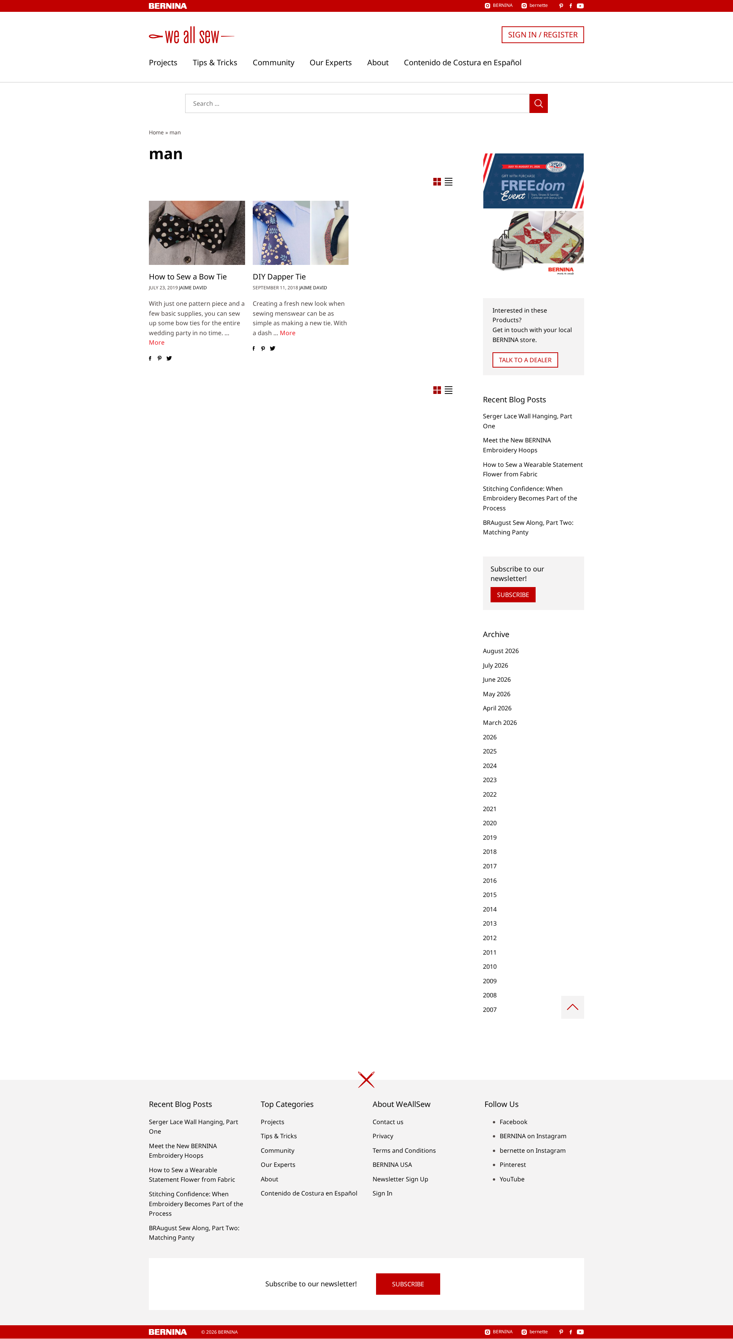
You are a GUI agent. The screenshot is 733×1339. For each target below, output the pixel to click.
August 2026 (501, 651)
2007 (490, 1009)
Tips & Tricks (215, 62)
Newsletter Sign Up (400, 1179)
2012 (490, 938)
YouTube (512, 1179)
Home (156, 132)
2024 (490, 765)
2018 (490, 851)
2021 (490, 809)
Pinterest (513, 1164)
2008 (490, 995)
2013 (490, 923)
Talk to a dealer (525, 360)
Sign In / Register (543, 34)
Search (539, 103)
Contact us (388, 1122)
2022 (490, 794)
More (157, 342)
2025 (490, 751)
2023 (490, 780)
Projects (163, 62)
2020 (490, 823)
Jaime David (193, 287)
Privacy (383, 1136)
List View (448, 182)
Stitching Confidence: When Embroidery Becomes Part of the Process (530, 498)
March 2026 (500, 722)
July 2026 (495, 665)
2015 (490, 895)
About (378, 62)
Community (273, 62)
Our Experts (331, 62)
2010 (490, 966)
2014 (490, 909)
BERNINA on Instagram (533, 1136)
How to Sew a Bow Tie (188, 276)
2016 (490, 880)
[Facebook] (150, 358)
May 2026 (496, 694)
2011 (490, 952)
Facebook (514, 1122)
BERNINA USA (392, 1164)
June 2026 (497, 679)
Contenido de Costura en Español (462, 62)
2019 (490, 837)
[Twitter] (169, 358)
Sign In (382, 1193)
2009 (490, 981)
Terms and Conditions (404, 1150)
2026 (490, 737)
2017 (490, 866)
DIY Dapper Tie (279, 276)
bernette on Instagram (533, 1150)
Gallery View (437, 182)
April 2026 (497, 708)
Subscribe (513, 594)
